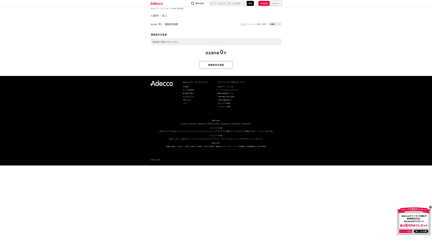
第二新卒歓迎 (262, 146)
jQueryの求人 (226, 124)
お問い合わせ (187, 100)
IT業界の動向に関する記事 (226, 97)
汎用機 (247, 131)
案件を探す (199, 3)
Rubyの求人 (202, 124)
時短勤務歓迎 (251, 146)
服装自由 (218, 146)
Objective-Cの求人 (214, 124)
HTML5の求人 (236, 124)
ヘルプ (185, 103)
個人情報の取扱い (188, 93)
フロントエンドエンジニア (202, 139)
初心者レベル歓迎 (183, 146)
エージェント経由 (253, 24)
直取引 (264, 24)
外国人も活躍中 (209, 146)
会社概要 (185, 87)
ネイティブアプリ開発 (222, 131)
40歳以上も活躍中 (196, 146)
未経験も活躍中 (171, 146)
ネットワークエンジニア (206, 131)
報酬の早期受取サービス (225, 93)
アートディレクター (219, 139)
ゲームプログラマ (237, 131)
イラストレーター (232, 139)
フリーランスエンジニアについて (228, 90)
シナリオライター (257, 139)
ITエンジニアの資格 (224, 103)
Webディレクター (174, 139)
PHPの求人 (193, 124)
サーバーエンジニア (190, 131)
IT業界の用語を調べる (224, 100)
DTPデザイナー (245, 139)
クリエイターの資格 (224, 107)
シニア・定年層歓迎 (239, 146)
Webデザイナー (187, 139)
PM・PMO (270, 131)
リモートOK (227, 146)
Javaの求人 (184, 124)
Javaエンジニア (176, 131)
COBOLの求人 (247, 124)
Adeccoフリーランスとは (226, 87)
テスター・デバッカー (258, 131)
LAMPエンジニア (164, 131)
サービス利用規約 (188, 90)
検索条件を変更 (171, 24)
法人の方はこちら (188, 97)
